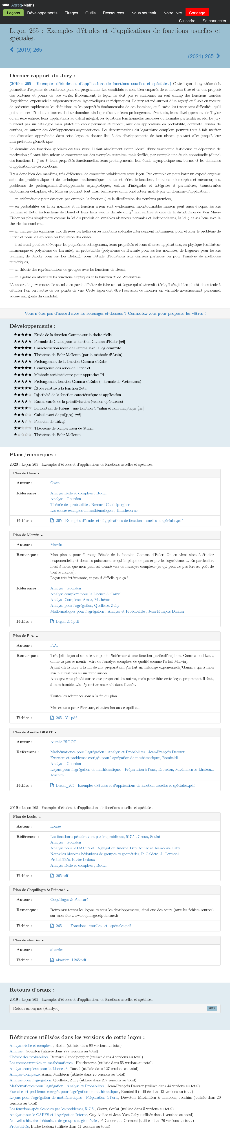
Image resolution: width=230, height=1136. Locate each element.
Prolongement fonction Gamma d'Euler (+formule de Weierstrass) (87, 381)
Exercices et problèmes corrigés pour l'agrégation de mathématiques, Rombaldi (114, 757)
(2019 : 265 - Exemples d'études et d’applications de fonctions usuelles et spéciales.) (90, 83)
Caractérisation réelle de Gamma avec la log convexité (77, 347)
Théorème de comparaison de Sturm (63, 428)
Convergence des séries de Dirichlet (61, 367)
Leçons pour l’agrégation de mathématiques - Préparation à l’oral (63, 1097)
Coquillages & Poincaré (69, 899)
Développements (42, 13)
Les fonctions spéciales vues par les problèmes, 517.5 (52, 1108)
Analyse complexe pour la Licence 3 (38, 1068)
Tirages (71, 13)
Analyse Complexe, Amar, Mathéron (80, 599)
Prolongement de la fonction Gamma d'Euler (70, 361)
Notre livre (173, 13)
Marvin (56, 544)
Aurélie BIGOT (63, 741)
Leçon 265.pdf (66, 621)
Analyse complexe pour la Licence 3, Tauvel (85, 593)
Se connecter (214, 20)
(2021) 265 (201, 56)
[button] (115, 473)
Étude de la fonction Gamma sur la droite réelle (72, 334)
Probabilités (19, 1126)
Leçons (13, 13)
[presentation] (115, 145)
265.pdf (61, 875)
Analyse (16, 1051)
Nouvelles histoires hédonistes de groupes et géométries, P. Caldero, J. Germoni (114, 853)
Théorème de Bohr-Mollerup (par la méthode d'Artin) (77, 354)
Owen (55, 482)
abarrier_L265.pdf (70, 959)
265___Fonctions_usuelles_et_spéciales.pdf (92, 925)
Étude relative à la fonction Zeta (59, 388)
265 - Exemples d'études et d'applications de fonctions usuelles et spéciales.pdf (118, 520)
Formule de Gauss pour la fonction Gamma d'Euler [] (79, 341)
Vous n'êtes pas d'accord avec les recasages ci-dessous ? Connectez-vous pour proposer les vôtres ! (115, 313)
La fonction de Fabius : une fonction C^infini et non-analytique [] (88, 408)
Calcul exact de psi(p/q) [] (57, 414)
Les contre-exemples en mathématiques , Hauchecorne (93, 510)
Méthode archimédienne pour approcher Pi (68, 374)
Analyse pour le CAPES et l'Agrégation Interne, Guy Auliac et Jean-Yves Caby (115, 848)
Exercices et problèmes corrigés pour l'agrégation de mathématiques (64, 1091)
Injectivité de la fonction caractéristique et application (77, 394)
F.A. (54, 645)
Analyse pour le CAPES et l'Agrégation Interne (48, 1114)
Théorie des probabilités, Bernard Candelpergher (89, 504)
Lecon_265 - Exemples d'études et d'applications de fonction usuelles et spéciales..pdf (124, 785)
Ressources (113, 13)
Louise (55, 826)
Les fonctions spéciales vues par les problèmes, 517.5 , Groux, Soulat (105, 836)
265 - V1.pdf (65, 717)
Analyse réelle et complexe (31, 1045)
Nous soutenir (143, 13)
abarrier (56, 949)
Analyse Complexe (24, 1074)
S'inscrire (187, 20)
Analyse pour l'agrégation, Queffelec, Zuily (84, 605)
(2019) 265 (28, 49)
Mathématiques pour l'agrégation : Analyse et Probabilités (57, 1085)
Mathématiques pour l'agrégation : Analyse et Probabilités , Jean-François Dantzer (117, 611)
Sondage (197, 13)
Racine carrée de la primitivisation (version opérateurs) (78, 401)
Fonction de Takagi (49, 421)
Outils (90, 13)
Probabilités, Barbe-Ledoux (72, 859)
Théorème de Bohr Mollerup (56, 434)
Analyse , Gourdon (65, 498)
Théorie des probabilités (28, 1056)
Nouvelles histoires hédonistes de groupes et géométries (53, 1120)
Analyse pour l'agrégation (30, 1080)
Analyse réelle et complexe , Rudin (78, 493)
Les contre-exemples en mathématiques (41, 1062)
